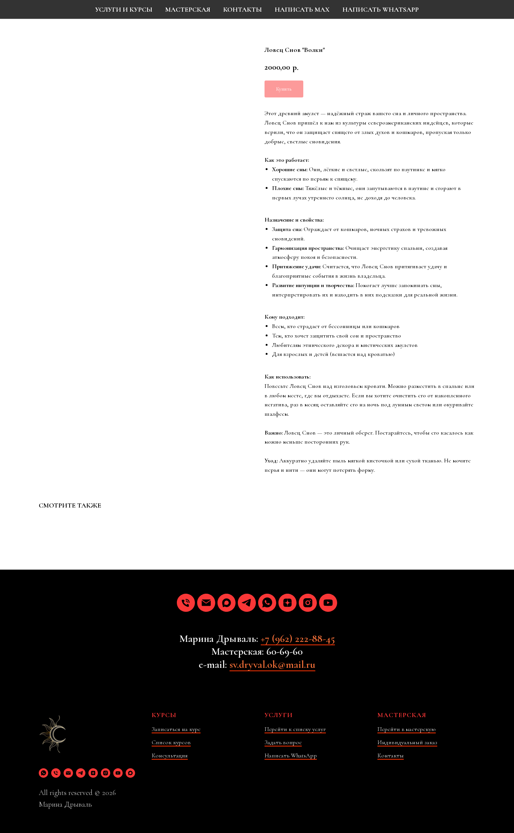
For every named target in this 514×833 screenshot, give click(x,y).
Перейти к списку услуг (295, 729)
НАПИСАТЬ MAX (302, 9)
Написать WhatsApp (291, 755)
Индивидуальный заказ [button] (407, 742)
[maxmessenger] (226, 603)
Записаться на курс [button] (176, 729)
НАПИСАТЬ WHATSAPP (380, 9)
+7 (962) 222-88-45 (298, 638)
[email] (206, 603)
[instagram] (308, 603)
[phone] (186, 603)
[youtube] (328, 603)
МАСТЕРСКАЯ (187, 9)
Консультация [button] (170, 755)
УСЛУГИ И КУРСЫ (123, 9)
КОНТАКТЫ (242, 9)
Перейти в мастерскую (406, 729)
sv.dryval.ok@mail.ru (272, 664)
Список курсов (171, 742)
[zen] (287, 603)
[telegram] (247, 603)
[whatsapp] (267, 603)
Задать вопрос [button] (283, 742)
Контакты (390, 755)
